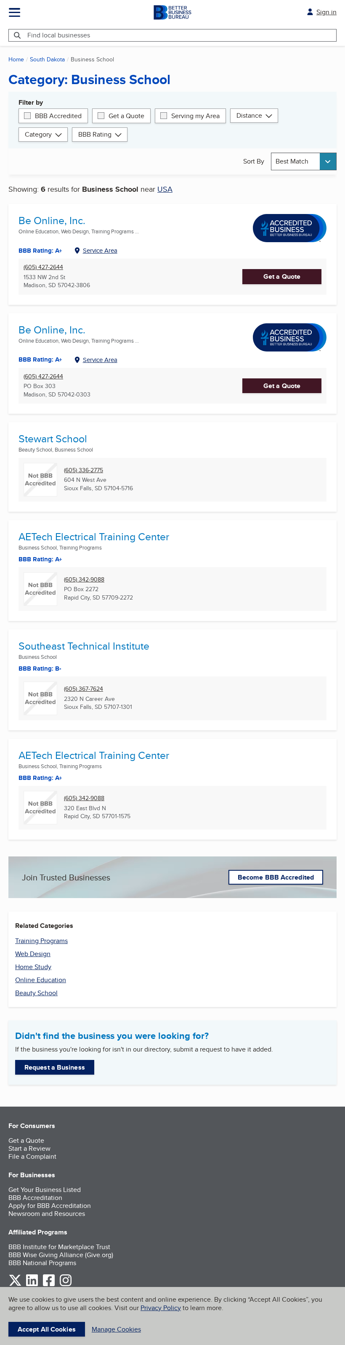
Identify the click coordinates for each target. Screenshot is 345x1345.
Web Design (32, 954)
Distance (249, 115)
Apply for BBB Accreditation (49, 1205)
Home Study (33, 967)
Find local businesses (58, 35)
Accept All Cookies (47, 1329)
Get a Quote (126, 116)
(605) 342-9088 (84, 579)
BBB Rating (94, 134)
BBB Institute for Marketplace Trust (59, 1247)
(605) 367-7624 (83, 688)
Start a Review (29, 1148)
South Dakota (47, 59)
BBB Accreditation (35, 1197)
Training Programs (41, 941)
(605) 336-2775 (83, 470)
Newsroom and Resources (46, 1213)
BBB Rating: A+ (40, 359)
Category (38, 134)
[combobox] (303, 161)
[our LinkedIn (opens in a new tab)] (32, 1285)
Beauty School (36, 993)
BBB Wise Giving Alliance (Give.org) (60, 1255)
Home (16, 59)
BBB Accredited (58, 116)
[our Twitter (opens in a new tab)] (15, 1285)
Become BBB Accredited (276, 877)
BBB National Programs (42, 1263)
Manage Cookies (116, 1329)
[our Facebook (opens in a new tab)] (49, 1285)
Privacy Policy (161, 1308)
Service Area (100, 250)
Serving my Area (195, 116)
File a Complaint (32, 1156)
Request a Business (54, 1067)
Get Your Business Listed (44, 1189)
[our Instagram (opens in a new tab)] (65, 1285)
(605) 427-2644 (43, 267)
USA (164, 189)
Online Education (40, 980)
